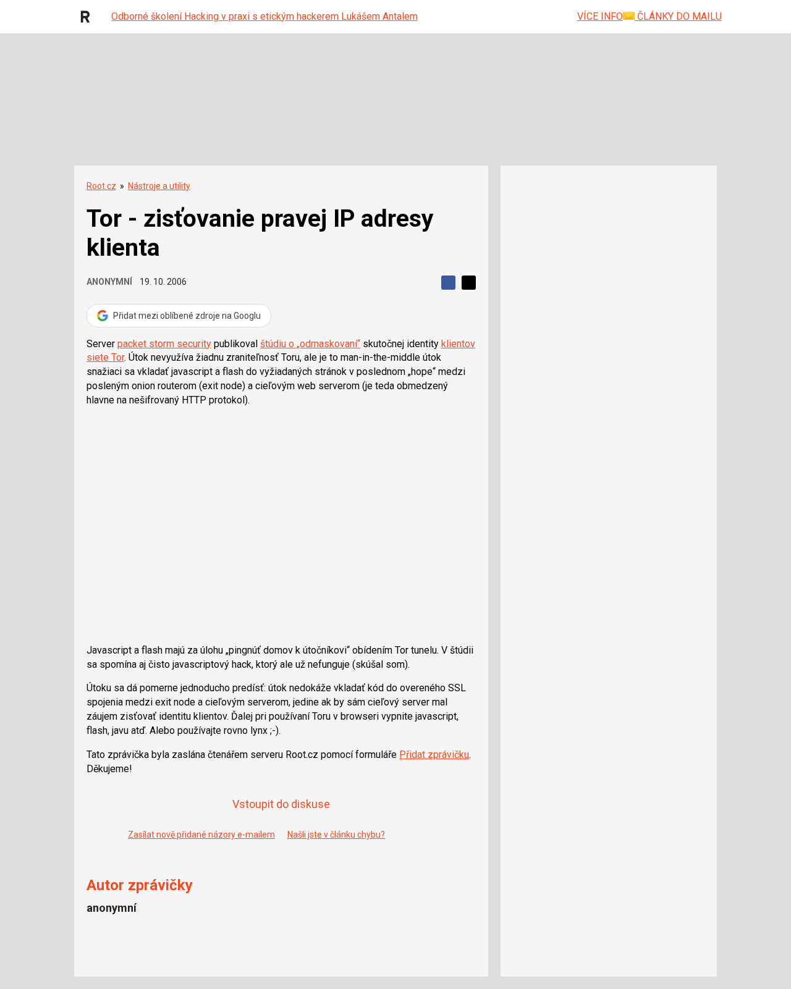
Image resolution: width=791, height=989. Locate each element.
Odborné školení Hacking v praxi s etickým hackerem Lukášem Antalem (264, 16)
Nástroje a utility (159, 186)
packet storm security (164, 344)
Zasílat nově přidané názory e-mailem (201, 835)
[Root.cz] (88, 17)
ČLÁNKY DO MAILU (678, 16)
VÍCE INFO (600, 16)
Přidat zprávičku (434, 754)
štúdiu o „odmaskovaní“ (310, 344)
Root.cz (101, 186)
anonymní (109, 282)
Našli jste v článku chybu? (336, 835)
